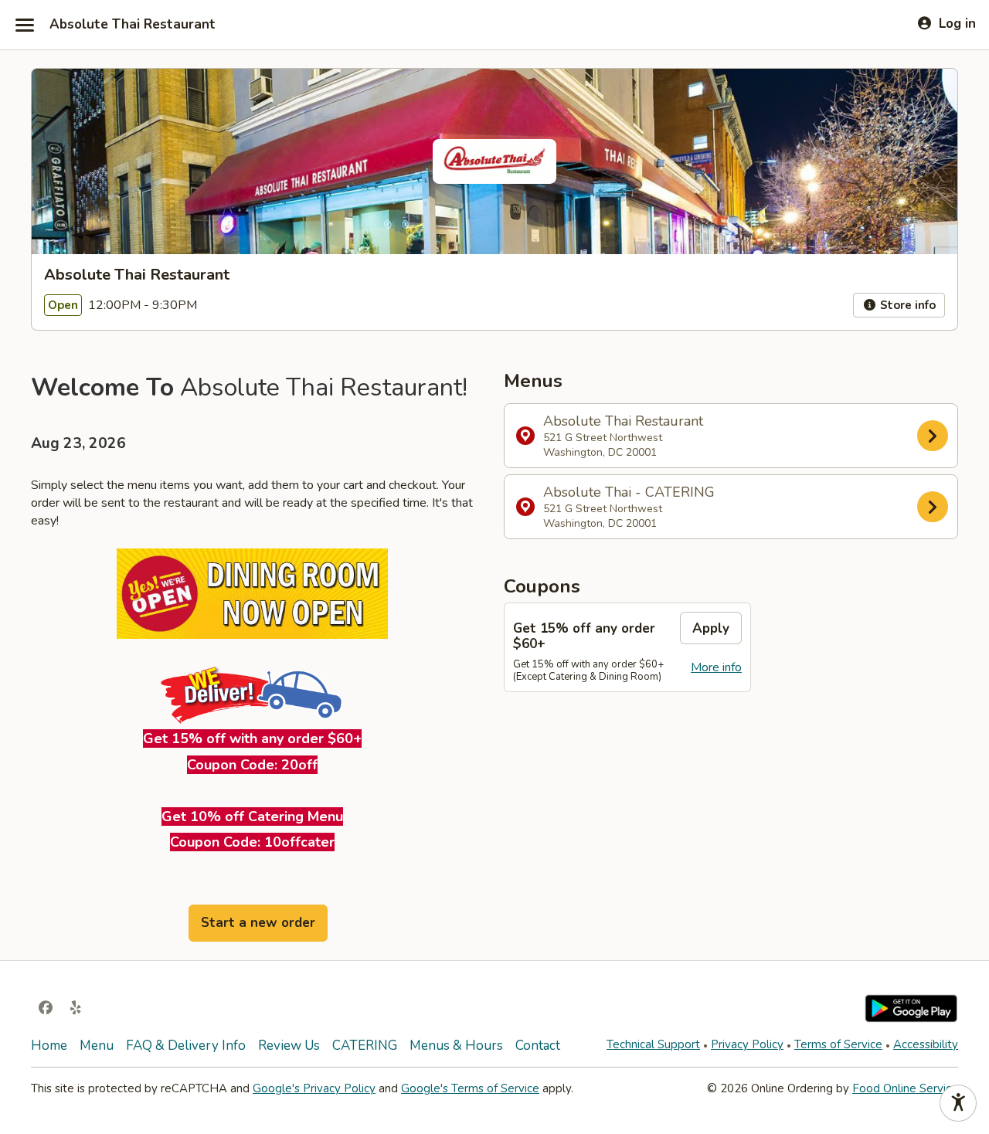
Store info (906, 305)
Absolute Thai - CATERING (629, 507)
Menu (97, 1045)
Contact (537, 1045)
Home (49, 1045)
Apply (710, 628)
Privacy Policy (747, 1044)
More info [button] (716, 667)
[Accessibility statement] (958, 1103)
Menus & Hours (456, 1045)
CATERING (364, 1045)
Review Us (289, 1045)
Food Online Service (905, 1088)
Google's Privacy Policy (314, 1088)
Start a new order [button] (258, 923)
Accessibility (925, 1044)
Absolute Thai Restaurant (132, 24)
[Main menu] (24, 24)
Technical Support (653, 1044)
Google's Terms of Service (470, 1088)
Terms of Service (838, 1044)
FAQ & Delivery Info (186, 1045)
